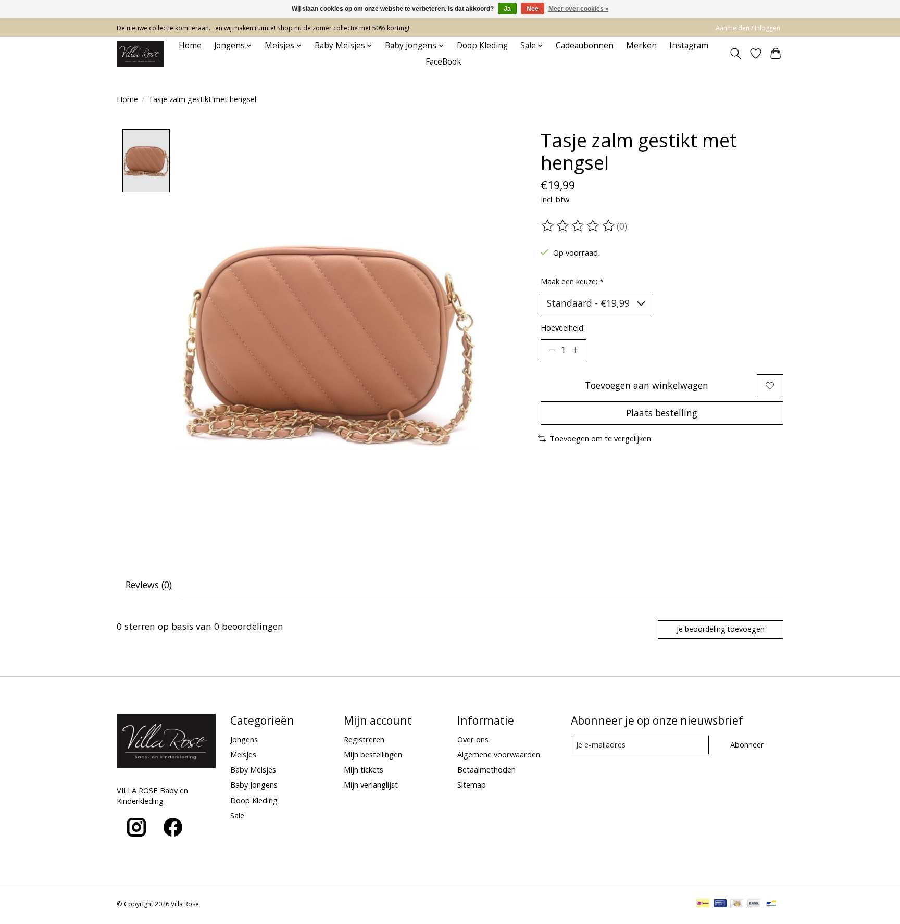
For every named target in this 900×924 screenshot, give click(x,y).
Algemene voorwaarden (498, 754)
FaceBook (443, 61)
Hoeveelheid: (563, 327)
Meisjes (243, 754)
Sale (237, 815)
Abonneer (747, 744)
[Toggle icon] (735, 53)
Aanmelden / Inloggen (748, 27)
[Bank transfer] (754, 904)
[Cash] (736, 904)
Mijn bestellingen (373, 754)
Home (190, 45)
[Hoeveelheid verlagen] (552, 350)
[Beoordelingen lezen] (579, 226)
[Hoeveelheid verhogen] (575, 350)
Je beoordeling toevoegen (721, 629)
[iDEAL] (702, 904)
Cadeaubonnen (585, 45)
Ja (507, 8)
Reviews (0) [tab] (149, 584)
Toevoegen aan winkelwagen (646, 385)
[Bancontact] (771, 904)
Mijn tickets (363, 769)
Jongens (244, 739)
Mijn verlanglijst (371, 784)
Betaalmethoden (486, 769)
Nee (533, 8)
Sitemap (471, 784)
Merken (641, 45)
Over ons (473, 739)
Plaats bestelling (661, 413)
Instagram (688, 45)
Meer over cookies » (578, 8)
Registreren (364, 739)
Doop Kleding (482, 45)
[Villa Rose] (140, 54)
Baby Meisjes (253, 769)
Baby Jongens (254, 784)
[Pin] (720, 904)
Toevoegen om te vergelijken (600, 438)
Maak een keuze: (572, 281)
